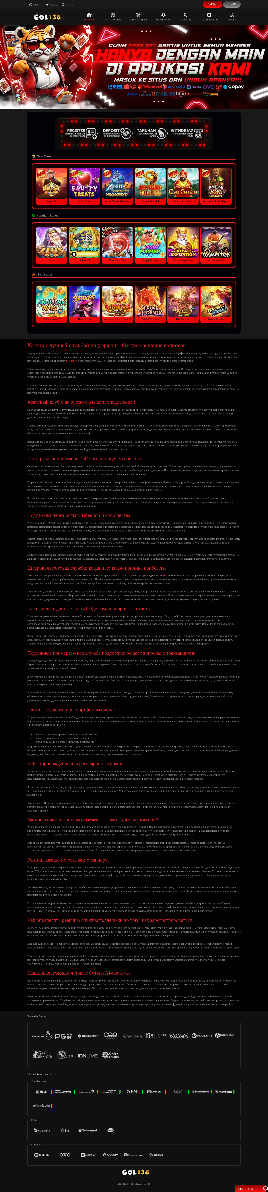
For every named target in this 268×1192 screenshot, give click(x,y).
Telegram (53, 5)
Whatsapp (37, 5)
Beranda (89, 19)
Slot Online (112, 19)
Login (232, 4)
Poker (232, 19)
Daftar (212, 4)
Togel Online (209, 19)
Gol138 (126, 1184)
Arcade (186, 19)
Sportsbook (164, 19)
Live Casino (138, 19)
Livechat (69, 5)
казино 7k (71, 360)
